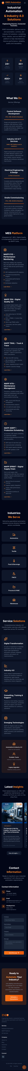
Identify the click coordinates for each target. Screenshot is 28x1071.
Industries (4, 1044)
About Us (4, 1040)
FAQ (11, 1066)
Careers (4, 1047)
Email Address (7, 924)
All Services (5, 1033)
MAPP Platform (6, 1031)
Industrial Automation (7, 1028)
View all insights (13, 853)
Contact (4, 1049)
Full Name (6, 917)
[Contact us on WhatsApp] (24, 1067)
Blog (3, 1042)
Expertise (16, 1066)
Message (6, 938)
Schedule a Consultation (14, 998)
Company (6, 931)
